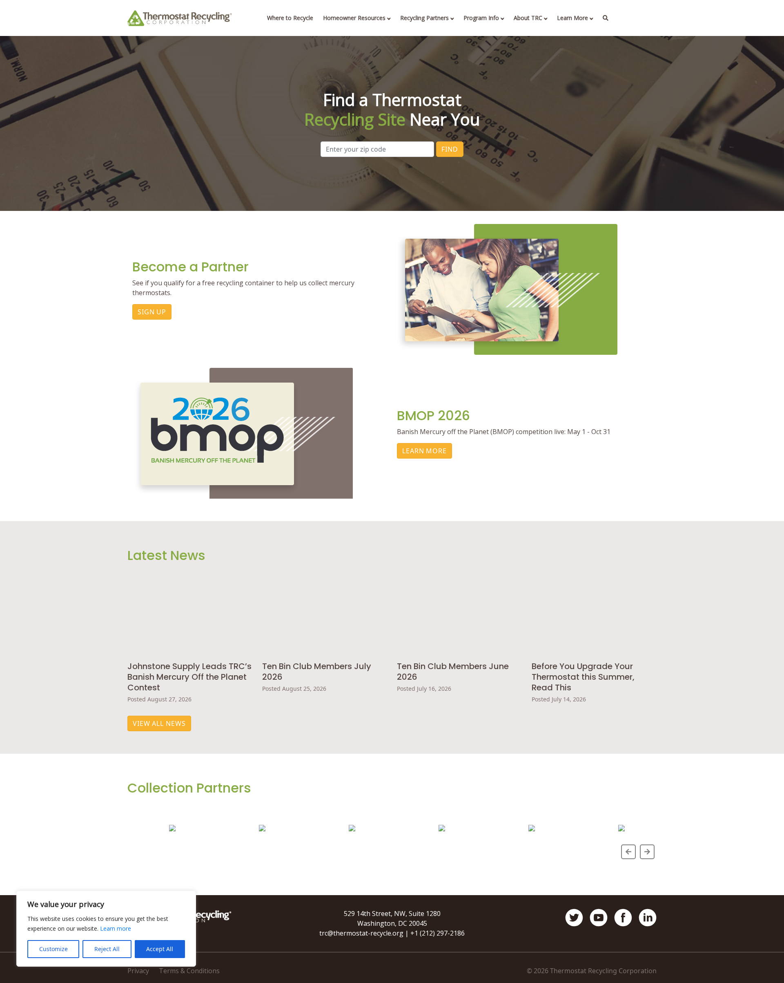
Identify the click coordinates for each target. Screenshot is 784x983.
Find (449, 149)
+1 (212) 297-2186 (437, 933)
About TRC (528, 18)
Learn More (572, 18)
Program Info (481, 18)
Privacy (138, 970)
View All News (159, 723)
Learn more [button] (115, 928)
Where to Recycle (290, 18)
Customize (53, 949)
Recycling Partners (424, 18)
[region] (106, 929)
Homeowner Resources (354, 18)
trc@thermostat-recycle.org (361, 933)
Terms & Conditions (189, 970)
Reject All (107, 949)
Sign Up (152, 311)
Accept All (159, 949)
